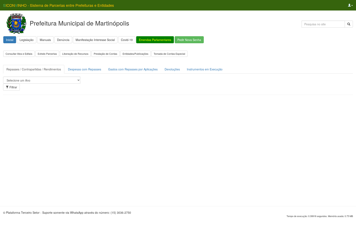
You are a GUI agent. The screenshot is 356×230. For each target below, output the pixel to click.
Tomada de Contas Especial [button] (169, 53)
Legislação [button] (27, 40)
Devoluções (172, 69)
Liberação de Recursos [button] (75, 53)
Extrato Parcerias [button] (47, 53)
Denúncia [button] (63, 40)
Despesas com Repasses (84, 69)
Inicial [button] (9, 40)
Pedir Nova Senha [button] (189, 40)
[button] (350, 5)
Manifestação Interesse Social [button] (95, 40)
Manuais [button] (45, 40)
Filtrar (13, 87)
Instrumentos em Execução (204, 69)
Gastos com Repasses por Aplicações (133, 69)
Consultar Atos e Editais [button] (19, 53)
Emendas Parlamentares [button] (155, 40)
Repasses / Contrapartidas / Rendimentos (33, 69)
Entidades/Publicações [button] (135, 53)
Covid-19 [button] (127, 40)
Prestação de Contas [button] (105, 53)
